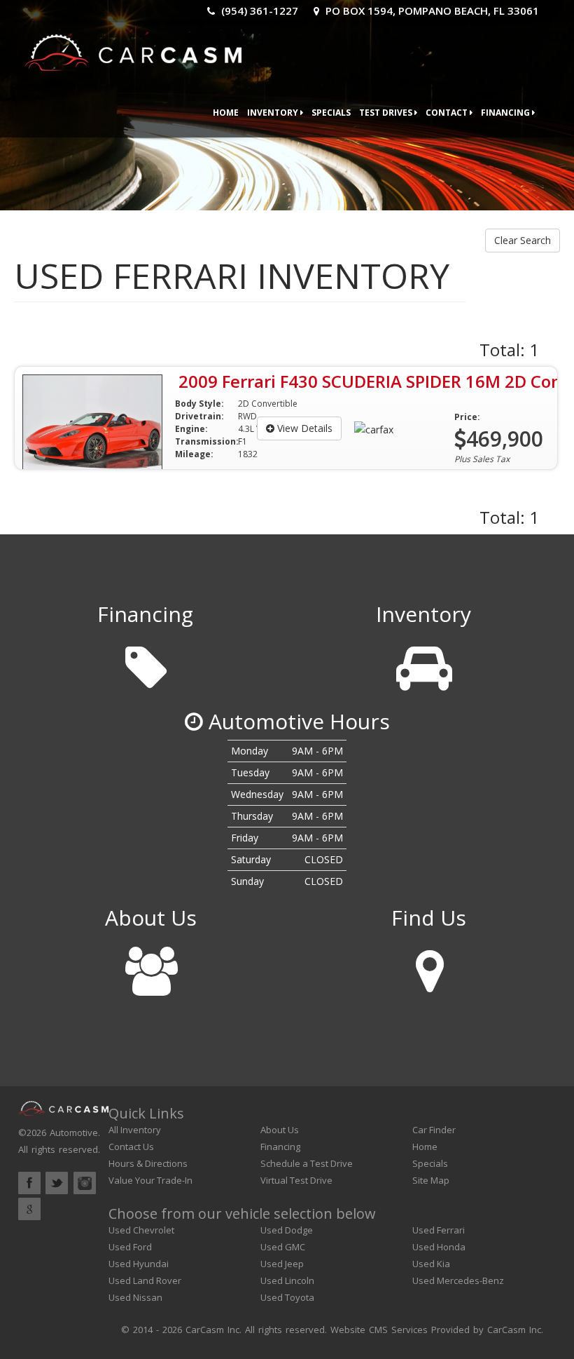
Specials (331, 113)
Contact (448, 113)
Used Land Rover (144, 1280)
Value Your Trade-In (150, 1180)
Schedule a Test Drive (306, 1163)
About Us (279, 1129)
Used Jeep (282, 1263)
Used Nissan (135, 1297)
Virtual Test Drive (296, 1180)
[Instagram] (85, 1183)
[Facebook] (29, 1183)
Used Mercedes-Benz (458, 1280)
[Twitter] (57, 1183)
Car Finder (434, 1129)
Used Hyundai (138, 1263)
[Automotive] (132, 48)
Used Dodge (286, 1230)
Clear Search (522, 240)
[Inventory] (424, 662)
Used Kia (431, 1263)
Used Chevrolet (141, 1230)
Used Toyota (287, 1297)
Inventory (273, 113)
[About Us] (150, 966)
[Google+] (29, 1209)
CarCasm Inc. (515, 1329)
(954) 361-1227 (258, 11)
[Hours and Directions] (429, 966)
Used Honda (438, 1246)
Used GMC (282, 1246)
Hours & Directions (148, 1163)
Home (226, 113)
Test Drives (386, 113)
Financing (506, 113)
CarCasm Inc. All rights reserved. (256, 1329)
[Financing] (145, 662)
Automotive (74, 1132)
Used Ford (130, 1246)
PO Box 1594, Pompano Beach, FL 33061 (431, 11)
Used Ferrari (438, 1230)
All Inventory (134, 1129)
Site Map (430, 1180)
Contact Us (131, 1146)
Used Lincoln (287, 1280)
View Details (303, 428)
